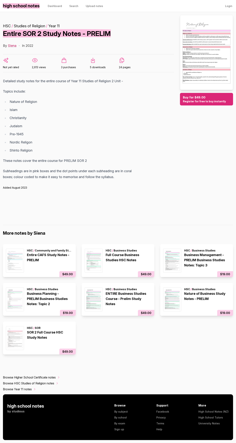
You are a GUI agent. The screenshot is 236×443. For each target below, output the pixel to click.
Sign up (119, 429)
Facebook (162, 411)
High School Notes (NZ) (213, 411)
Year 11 (54, 26)
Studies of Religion (29, 26)
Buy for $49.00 (204, 99)
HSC (7, 26)
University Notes (209, 423)
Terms (160, 423)
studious (18, 411)
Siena (12, 46)
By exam (119, 423)
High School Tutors (210, 417)
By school (120, 417)
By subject (121, 411)
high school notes (25, 406)
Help (159, 429)
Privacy (161, 417)
